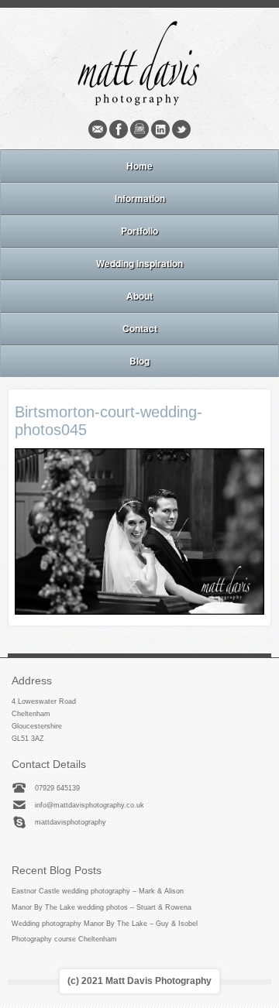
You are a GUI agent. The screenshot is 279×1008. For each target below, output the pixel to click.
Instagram (139, 129)
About (139, 296)
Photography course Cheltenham (64, 939)
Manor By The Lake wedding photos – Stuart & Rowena (101, 907)
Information (140, 198)
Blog (139, 361)
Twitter (181, 129)
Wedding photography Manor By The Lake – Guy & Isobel (105, 923)
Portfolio (139, 231)
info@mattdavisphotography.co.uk (89, 805)
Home (139, 166)
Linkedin (160, 129)
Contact (139, 328)
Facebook (118, 129)
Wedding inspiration (139, 263)
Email (97, 129)
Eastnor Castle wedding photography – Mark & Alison (98, 891)
